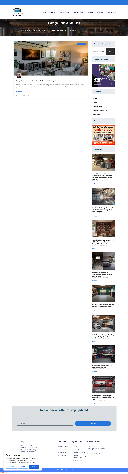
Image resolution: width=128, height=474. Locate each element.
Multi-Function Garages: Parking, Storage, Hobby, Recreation (103, 336)
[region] (22, 461)
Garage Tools (64, 12)
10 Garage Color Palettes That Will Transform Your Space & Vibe (103, 305)
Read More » (19, 91)
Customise (11, 466)
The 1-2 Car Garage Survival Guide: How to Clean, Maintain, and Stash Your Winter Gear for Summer (102, 176)
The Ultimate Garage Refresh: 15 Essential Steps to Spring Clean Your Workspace (102, 209)
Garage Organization (95, 12)
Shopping (52, 12)
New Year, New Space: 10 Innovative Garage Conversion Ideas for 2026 (102, 274)
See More (111, 12)
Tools (95, 102)
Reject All (23, 466)
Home (44, 12)
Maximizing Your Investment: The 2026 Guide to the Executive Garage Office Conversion (103, 242)
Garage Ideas (78, 12)
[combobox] (98, 51)
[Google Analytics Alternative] (3, 473)
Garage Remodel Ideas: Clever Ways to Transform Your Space (36, 81)
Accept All (34, 466)
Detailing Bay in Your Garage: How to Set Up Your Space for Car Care (103, 397)
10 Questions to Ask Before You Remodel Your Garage (102, 366)
